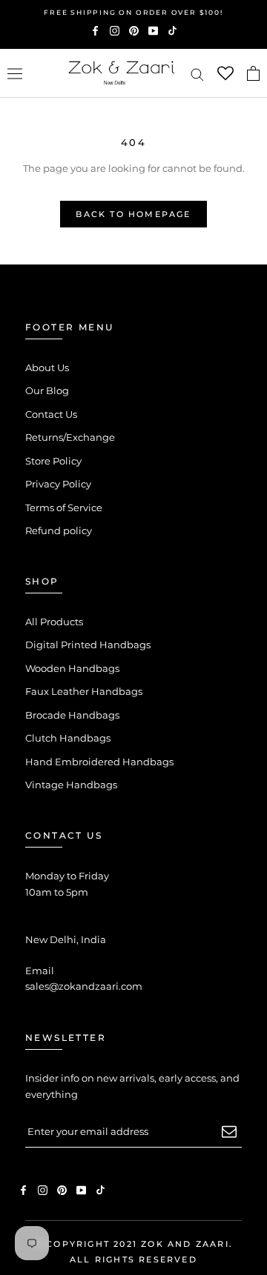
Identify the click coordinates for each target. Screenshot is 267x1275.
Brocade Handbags (72, 715)
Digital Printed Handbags (88, 644)
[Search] (197, 73)
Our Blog (47, 390)
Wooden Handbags (72, 668)
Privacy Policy (58, 484)
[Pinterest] (134, 30)
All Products (54, 621)
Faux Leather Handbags (83, 691)
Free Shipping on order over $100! (133, 12)
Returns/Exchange (70, 437)
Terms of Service (63, 507)
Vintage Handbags (71, 784)
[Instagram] (114, 30)
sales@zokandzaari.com (83, 986)
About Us (47, 367)
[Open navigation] (14, 73)
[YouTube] (153, 30)
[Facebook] (95, 30)
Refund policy (58, 530)
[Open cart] (253, 73)
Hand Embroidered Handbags (99, 762)
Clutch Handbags (68, 738)
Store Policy (53, 461)
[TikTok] (172, 30)
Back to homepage (133, 214)
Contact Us (51, 414)
